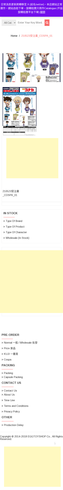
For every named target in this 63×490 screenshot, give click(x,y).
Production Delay (13, 425)
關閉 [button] (42, 12)
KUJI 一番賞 (11, 354)
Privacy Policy (12, 411)
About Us (9, 394)
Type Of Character (16, 232)
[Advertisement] (33, 159)
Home (14, 35)
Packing (8, 373)
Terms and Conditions (16, 406)
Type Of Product (15, 226)
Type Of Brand (14, 221)
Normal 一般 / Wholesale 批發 (20, 342)
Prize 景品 (10, 348)
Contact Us (10, 390)
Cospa (7, 359)
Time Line (9, 400)
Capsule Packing (13, 377)
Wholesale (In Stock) (17, 238)
